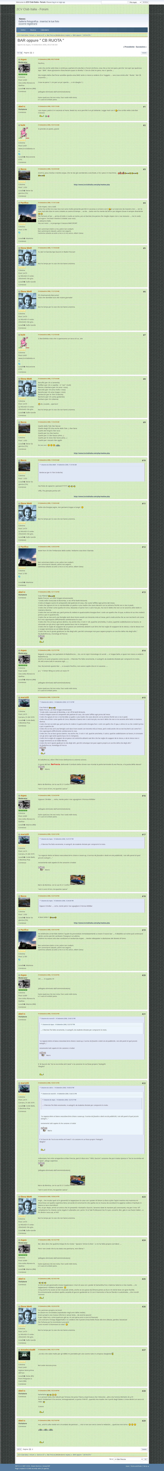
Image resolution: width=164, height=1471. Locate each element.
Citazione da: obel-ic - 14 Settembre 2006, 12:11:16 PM (57, 702)
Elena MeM (26, 248)
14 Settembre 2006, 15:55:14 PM (48, 1083)
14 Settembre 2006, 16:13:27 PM (48, 1240)
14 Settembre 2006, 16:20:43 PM (48, 1306)
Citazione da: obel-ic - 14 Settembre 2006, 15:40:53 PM (57, 1088)
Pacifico (24, 202)
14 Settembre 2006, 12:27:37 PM (48, 650)
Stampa (144, 53)
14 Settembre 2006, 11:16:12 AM (48, 203)
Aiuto (127, 1466)
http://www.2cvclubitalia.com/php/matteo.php (92, 184)
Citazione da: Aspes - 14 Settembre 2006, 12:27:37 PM (57, 839)
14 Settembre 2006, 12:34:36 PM (48, 795)
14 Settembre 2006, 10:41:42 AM (48, 125)
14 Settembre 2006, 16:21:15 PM (48, 1350)
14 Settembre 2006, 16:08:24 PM (48, 1196)
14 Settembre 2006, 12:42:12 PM (48, 834)
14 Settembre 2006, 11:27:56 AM (48, 335)
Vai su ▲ (146, 1466)
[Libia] (19, 235)
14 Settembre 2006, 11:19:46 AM (48, 248)
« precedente (128, 47)
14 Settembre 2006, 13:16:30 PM (48, 975)
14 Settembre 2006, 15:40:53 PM (48, 1014)
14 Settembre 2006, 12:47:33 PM (48, 896)
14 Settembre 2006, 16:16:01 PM (48, 1279)
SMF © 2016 (26, 1466)
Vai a (111, 1459)
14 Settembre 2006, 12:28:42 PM (48, 697)
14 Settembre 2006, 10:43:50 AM (48, 169)
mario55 (25, 697)
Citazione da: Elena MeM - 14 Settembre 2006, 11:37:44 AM (59, 465)
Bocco (23, 169)
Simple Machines (36, 1466)
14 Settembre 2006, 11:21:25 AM (48, 291)
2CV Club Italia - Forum (32, 9)
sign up (62, 2)
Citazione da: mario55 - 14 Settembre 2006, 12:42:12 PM (58, 1018)
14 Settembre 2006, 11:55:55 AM (48, 460)
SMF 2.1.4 (18, 1466)
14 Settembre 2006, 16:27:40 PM (48, 1420)
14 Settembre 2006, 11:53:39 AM (48, 422)
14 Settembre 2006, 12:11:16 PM (48, 592)
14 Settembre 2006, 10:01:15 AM (48, 106)
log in (54, 2)
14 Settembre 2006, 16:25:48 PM (48, 1391)
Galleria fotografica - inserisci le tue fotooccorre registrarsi (39, 22)
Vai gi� (19, 53)
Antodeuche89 (28, 1349)
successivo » (141, 47)
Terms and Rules (136, 1466)
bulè (23, 125)
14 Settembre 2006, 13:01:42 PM (48, 930)
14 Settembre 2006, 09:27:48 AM (48, 59)
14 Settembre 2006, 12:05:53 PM (48, 547)
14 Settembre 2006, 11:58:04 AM (48, 503)
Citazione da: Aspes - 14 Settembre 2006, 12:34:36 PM (57, 901)
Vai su (19, 1449)
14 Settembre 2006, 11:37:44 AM (48, 379)
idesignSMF (46, 1466)
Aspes (67, 35)
